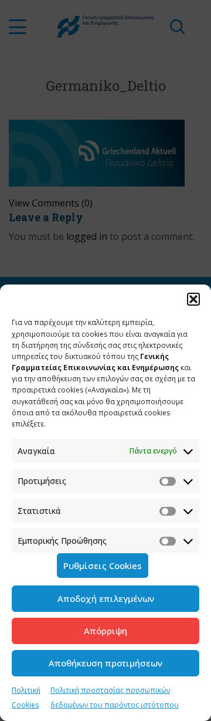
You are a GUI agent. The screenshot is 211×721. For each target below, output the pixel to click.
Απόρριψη (105, 631)
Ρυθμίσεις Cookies (102, 565)
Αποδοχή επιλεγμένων (105, 598)
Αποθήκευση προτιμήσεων (105, 663)
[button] (193, 299)
